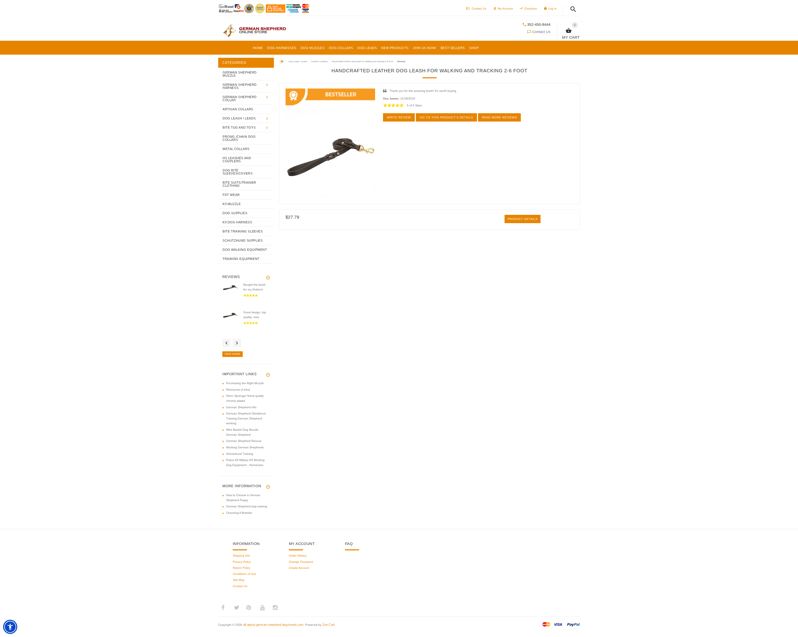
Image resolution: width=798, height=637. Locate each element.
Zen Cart (328, 624)
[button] (572, 9)
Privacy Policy (242, 561)
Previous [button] (226, 343)
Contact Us (541, 32)
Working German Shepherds (245, 447)
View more (232, 354)
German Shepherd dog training (246, 506)
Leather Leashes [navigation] (319, 61)
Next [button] (237, 343)
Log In (552, 8)
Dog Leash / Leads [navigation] (298, 61)
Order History (298, 555)
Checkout (530, 8)
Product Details (522, 219)
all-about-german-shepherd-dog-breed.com (273, 624)
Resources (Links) (238, 389)
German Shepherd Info (241, 407)
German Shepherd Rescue (243, 441)
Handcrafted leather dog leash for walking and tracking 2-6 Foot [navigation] (362, 61)
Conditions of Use (244, 574)
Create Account (299, 567)
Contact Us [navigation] (479, 8)
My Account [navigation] (505, 8)
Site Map (238, 580)
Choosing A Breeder (239, 512)
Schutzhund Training (239, 453)
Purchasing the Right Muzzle (245, 383)
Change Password (301, 561)
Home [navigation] (281, 61)
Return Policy (241, 567)
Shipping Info (241, 555)
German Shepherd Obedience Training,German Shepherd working (246, 418)
